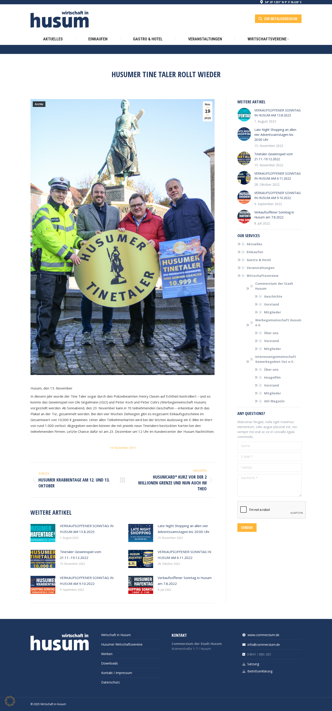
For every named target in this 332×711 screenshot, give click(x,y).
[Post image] (42, 533)
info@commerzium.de (263, 644)
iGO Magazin (274, 401)
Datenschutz (110, 682)
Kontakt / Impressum (116, 673)
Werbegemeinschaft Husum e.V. (278, 322)
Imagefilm (272, 377)
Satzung (253, 664)
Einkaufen (255, 252)
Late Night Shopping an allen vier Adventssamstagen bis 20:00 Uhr (184, 528)
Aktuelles (254, 244)
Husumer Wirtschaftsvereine (122, 644)
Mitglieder (272, 312)
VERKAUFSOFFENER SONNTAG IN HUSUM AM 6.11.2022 (184, 554)
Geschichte (273, 296)
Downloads (109, 663)
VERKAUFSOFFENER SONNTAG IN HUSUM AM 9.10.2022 (86, 580)
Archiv (39, 104)
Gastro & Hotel (259, 260)
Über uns (271, 333)
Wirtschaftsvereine (262, 275)
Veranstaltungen (260, 268)
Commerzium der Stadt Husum (274, 286)
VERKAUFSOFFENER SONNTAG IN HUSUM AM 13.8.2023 (86, 528)
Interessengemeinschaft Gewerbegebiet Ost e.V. (275, 359)
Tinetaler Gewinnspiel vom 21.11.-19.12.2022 (80, 554)
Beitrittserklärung (259, 671)
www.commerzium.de (263, 635)
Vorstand (271, 304)
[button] (10, 701)
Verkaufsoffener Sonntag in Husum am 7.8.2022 (185, 580)
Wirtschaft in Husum (116, 635)
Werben (106, 654)
